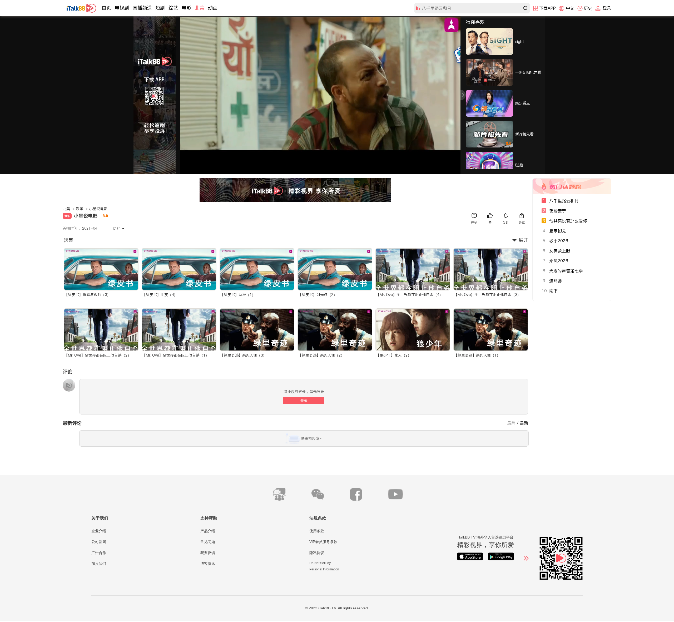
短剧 (160, 7)
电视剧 (122, 7)
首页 (106, 7)
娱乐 (82, 208)
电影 (186, 7)
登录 (303, 400)
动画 (212, 7)
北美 (199, 7)
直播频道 (142, 7)
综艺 (173, 7)
